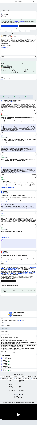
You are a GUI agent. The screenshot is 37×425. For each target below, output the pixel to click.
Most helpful (6, 78)
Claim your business (12, 390)
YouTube (20, 394)
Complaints (18, 28)
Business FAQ (11, 387)
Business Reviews (23, 392)
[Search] (17, 75)
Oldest (16, 78)
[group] (3, 31)
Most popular (11, 78)
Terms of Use (21, 387)
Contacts (31, 28)
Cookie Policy (21, 390)
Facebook (15, 394)
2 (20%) (7, 67)
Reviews (6, 28)
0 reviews (16, 21)
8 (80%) (7, 66)
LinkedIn (22, 394)
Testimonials (10, 384)
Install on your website (18, 315)
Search (33, 1)
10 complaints (21, 21)
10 (5, 65)
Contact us (10, 383)
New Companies (17, 392)
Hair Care (19, 320)
